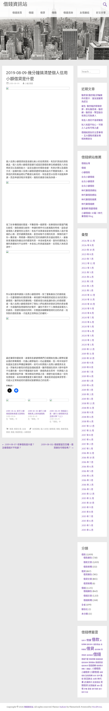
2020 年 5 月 (87, 326)
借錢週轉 (92, 665)
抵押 (98, 676)
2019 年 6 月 (87, 376)
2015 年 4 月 (87, 530)
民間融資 (92, 685)
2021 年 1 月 (87, 290)
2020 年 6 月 (87, 322)
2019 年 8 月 (87, 367)
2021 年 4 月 (87, 277)
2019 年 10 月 (87, 358)
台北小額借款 (87, 186)
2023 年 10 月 (88, 249)
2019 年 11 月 (87, 353)
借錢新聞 (87, 600)
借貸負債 (90, 655)
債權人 (89, 669)
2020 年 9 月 (87, 308)
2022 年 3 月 (87, 268)
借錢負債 (84, 666)
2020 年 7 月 (87, 317)
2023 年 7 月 (87, 259)
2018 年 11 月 (87, 408)
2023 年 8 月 (87, 254)
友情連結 (84, 12)
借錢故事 (84, 662)
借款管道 (64, 429)
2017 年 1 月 (87, 448)
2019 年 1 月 (87, 399)
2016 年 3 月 (87, 480)
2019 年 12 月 (88, 349)
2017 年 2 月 (87, 444)
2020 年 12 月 (88, 295)
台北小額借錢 (87, 177)
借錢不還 (84, 659)
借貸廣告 (87, 574)
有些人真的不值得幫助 (92, 120)
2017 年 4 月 (87, 439)
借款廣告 (87, 557)
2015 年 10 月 (87, 502)
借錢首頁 (17, 12)
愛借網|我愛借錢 (89, 208)
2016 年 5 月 (87, 471)
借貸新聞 (87, 583)
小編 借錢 (29, 83)
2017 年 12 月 (87, 426)
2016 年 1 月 (87, 489)
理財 (98, 686)
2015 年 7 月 (87, 516)
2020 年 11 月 (88, 299)
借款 (54, 12)
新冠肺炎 (88, 678)
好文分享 (101, 12)
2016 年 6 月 (87, 466)
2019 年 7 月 (87, 371)
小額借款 (85, 172)
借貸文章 (17, 429)
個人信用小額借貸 (48, 429)
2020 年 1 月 (87, 344)
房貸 (94, 676)
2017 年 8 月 (87, 435)
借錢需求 (99, 666)
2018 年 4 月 (87, 421)
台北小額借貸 (87, 181)
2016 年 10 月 (87, 457)
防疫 (86, 692)
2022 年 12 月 (88, 263)
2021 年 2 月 (87, 286)
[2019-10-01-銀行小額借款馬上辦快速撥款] (37, 404)
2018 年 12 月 (88, 403)
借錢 (31, 12)
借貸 (42, 12)
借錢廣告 (87, 591)
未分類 (84, 613)
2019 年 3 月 (87, 390)
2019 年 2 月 (87, 394)
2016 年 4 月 (87, 475)
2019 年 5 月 (87, 380)
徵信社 (84, 609)
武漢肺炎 (88, 682)
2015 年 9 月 (87, 507)
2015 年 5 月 (87, 525)
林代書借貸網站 (88, 190)
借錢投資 (99, 659)
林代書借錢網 (87, 204)
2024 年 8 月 (87, 245)
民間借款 (96, 682)
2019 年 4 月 (87, 385)
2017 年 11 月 (87, 430)
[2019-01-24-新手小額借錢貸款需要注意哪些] (15, 404)
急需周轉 (89, 675)
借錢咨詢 (68, 12)
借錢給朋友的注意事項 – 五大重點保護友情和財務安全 (92, 135)
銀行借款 (95, 689)
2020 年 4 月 (87, 331)
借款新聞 (87, 566)
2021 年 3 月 (87, 281)
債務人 (83, 669)
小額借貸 (27, 432)
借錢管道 (19, 432)
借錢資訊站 (15, 4)
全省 (24, 429)
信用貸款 (36, 429)
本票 (95, 679)
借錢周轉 (92, 659)
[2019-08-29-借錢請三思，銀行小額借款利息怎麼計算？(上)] (59, 404)
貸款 (89, 689)
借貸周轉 (97, 649)
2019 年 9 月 (87, 362)
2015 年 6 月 (87, 521)
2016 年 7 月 (87, 462)
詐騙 (85, 689)
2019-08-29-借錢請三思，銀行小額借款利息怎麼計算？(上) (59, 413)
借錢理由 (91, 662)
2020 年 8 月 (87, 313)
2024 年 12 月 (88, 240)
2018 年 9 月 (87, 412)
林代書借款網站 (88, 195)
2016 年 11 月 (87, 453)
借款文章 (87, 562)
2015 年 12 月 (87, 493)
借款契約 (89, 644)
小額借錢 (94, 672)
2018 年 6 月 (87, 417)
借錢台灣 (85, 163)
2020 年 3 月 (87, 335)
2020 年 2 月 (87, 340)
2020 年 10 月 (88, 304)
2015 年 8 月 (87, 511)
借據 (88, 640)
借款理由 (96, 644)
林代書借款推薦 (88, 199)
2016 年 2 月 (87, 484)
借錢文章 (87, 595)
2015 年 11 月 (87, 498)
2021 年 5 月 (87, 272)
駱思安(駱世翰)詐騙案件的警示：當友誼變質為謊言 (92, 98)
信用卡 (83, 640)
